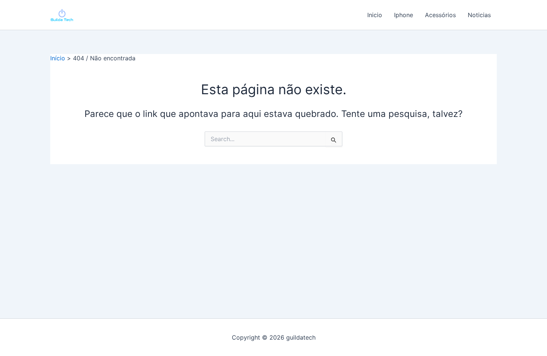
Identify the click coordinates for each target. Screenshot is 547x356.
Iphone (403, 15)
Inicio (374, 15)
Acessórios (440, 15)
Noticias (479, 15)
